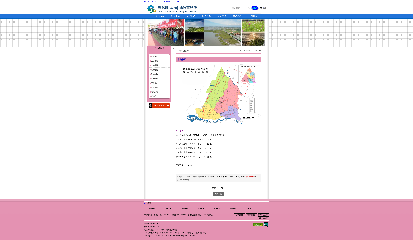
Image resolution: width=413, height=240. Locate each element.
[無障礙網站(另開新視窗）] (258, 224)
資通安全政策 (263, 218)
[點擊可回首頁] (171, 8)
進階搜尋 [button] (255, 8)
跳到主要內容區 (150, 1)
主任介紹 (154, 61)
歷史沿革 (154, 56)
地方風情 (154, 92)
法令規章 (206, 16)
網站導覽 (167, 1)
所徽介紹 (154, 87)
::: (160, 1)
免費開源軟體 (249, 177)
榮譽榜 (153, 96)
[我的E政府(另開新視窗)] (266, 224)
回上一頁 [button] (218, 194)
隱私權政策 (251, 215)
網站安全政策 (263, 215)
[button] (249, 8)
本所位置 (154, 83)
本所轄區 (154, 65)
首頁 (241, 50)
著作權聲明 (239, 215)
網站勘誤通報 (159, 105)
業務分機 (154, 79)
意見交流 (222, 16)
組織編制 (154, 70)
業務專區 (237, 16)
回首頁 (176, 1)
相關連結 (252, 16)
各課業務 (154, 74)
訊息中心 (175, 16)
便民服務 (191, 16)
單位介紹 (160, 16)
